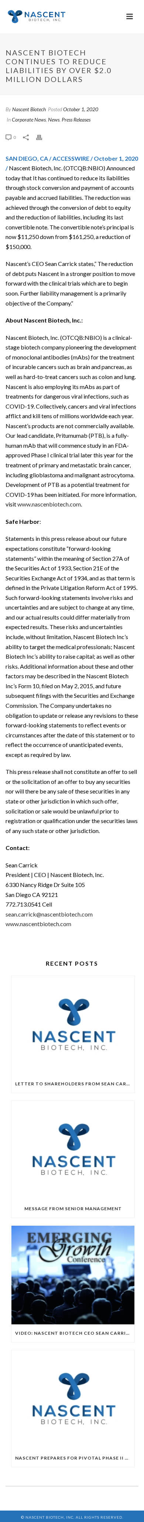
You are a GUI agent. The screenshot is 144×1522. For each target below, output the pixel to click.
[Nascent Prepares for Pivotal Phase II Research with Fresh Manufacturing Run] (72, 1399)
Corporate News (29, 119)
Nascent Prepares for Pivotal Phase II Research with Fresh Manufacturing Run (74, 1458)
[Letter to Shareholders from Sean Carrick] (72, 1025)
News (53, 119)
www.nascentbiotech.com (38, 923)
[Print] (42, 137)
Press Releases (76, 119)
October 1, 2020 (80, 109)
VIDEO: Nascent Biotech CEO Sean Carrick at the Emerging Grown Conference (74, 1333)
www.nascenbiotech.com (49, 504)
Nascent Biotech (29, 109)
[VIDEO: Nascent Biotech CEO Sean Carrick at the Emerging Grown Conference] (72, 1275)
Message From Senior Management (73, 1208)
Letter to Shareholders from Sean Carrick (74, 1083)
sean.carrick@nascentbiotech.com (49, 914)
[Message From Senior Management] (72, 1150)
